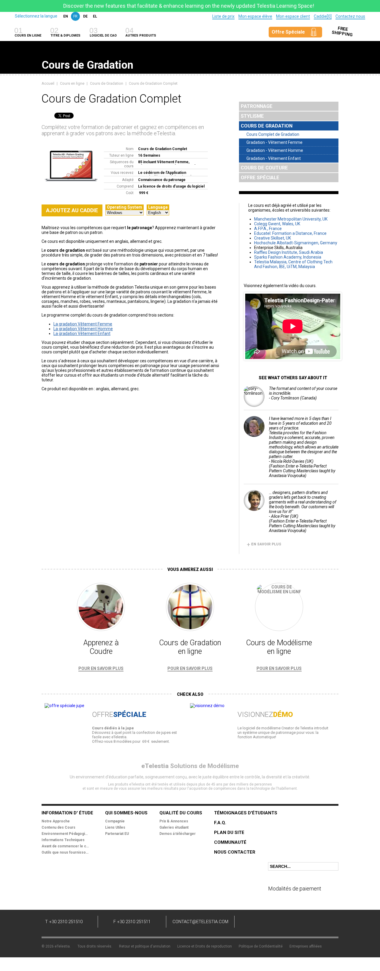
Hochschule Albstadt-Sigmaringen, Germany (295, 242)
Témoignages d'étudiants (245, 813)
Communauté (230, 842)
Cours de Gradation (106, 83)
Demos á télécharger (177, 834)
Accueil (48, 83)
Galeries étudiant (174, 827)
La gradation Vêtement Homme (83, 328)
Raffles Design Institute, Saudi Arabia (288, 252)
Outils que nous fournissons (65, 852)
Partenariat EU (117, 834)
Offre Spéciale (288, 32)
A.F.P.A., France (268, 228)
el (95, 16)
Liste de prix (223, 16)
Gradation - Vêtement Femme (274, 142)
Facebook (252, 922)
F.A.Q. (220, 822)
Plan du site (229, 832)
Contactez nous (350, 16)
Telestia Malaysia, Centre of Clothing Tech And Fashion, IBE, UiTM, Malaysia (293, 264)
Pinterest (306, 922)
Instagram (323, 922)
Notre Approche (56, 821)
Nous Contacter (234, 852)
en (65, 16)
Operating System (124, 207)
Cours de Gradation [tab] (266, 126)
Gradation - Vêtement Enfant (273, 158)
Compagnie (115, 821)
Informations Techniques (63, 840)
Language (158, 207)
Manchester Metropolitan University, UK (290, 219)
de (85, 16)
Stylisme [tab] (252, 116)
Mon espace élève (255, 16)
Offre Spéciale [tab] (260, 177)
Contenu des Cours (58, 827)
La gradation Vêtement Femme (82, 324)
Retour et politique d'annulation (144, 946)
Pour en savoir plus (101, 668)
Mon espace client (293, 16)
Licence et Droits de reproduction (204, 946)
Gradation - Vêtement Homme (274, 150)
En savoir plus (264, 544)
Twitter (270, 922)
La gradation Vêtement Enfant (81, 333)
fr (75, 16)
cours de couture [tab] (264, 168)
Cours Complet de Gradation (272, 134)
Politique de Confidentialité (261, 946)
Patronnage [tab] (257, 106)
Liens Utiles (115, 827)
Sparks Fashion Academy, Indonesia (287, 257)
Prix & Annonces (173, 821)
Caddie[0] (323, 16)
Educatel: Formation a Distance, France (290, 233)
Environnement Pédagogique (65, 834)
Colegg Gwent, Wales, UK (277, 223)
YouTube (288, 922)
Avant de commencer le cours (65, 846)
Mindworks (324, 944)
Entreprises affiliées (305, 946)
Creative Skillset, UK (272, 238)
